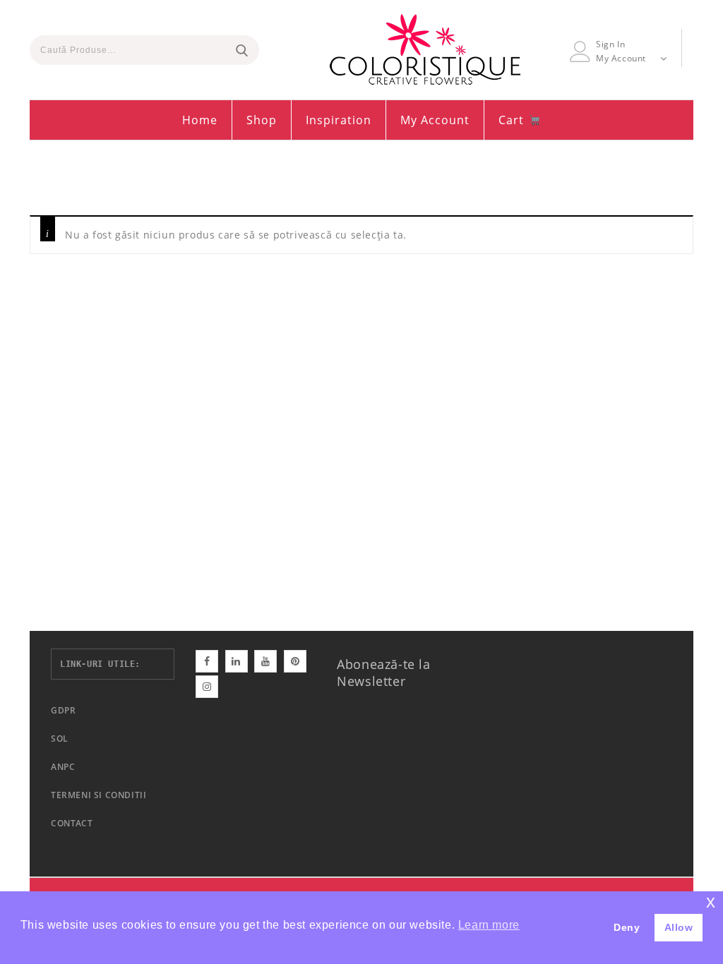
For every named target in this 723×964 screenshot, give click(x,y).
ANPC (63, 767)
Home (199, 120)
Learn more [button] (489, 925)
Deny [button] (627, 927)
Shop (261, 120)
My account (435, 120)
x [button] (711, 901)
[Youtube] (265, 661)
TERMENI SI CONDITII (98, 795)
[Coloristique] (425, 49)
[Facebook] (207, 661)
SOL (59, 739)
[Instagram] (207, 686)
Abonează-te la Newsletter (383, 672)
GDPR (63, 710)
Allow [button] (678, 927)
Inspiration (338, 120)
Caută (241, 50)
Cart (512, 120)
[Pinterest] (295, 661)
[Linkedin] (236, 661)
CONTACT (71, 823)
